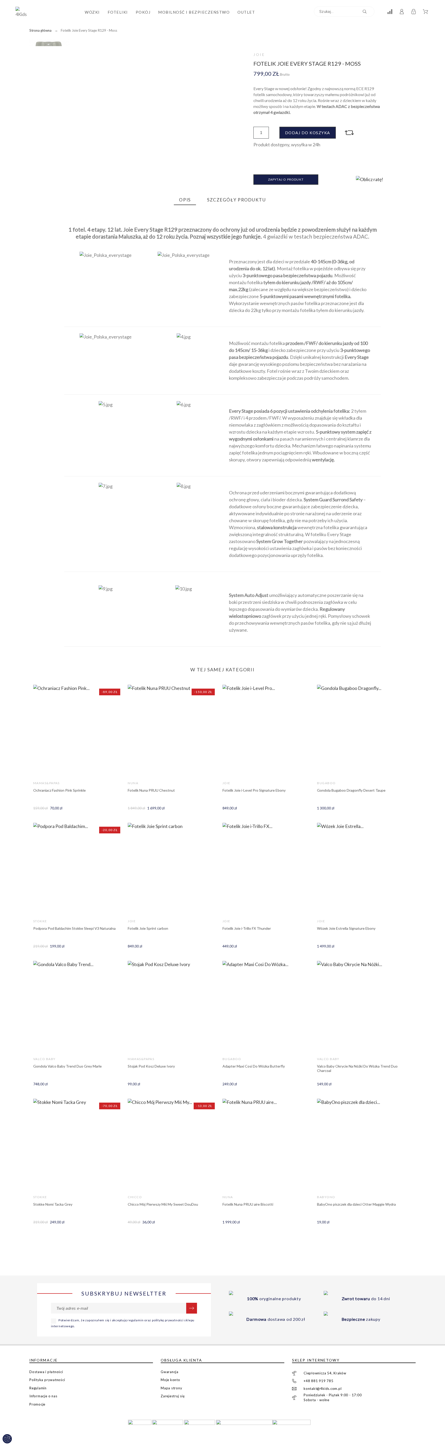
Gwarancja (169, 1372)
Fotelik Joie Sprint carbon (148, 928)
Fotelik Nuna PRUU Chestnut (151, 790)
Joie (259, 54)
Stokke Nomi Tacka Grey (52, 1204)
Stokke (40, 921)
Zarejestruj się (173, 1396)
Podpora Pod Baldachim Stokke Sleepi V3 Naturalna (74, 928)
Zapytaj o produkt (286, 179)
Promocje (37, 1404)
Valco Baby (44, 1059)
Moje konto (170, 1380)
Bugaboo (326, 783)
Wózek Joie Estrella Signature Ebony (346, 928)
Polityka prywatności (47, 1380)
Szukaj (368, 11)
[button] (350, 133)
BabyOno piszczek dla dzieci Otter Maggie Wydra (356, 1204)
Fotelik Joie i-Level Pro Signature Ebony (254, 790)
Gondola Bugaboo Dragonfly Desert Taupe (351, 790)
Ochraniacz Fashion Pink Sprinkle (59, 790)
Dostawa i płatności (46, 1372)
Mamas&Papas (46, 783)
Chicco (135, 1197)
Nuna (133, 783)
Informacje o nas (43, 1396)
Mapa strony (171, 1388)
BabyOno (326, 1197)
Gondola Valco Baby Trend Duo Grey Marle (67, 1066)
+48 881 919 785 (318, 1381)
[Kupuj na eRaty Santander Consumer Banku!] (369, 179)
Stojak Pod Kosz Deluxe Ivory (151, 1066)
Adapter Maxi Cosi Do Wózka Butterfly (253, 1066)
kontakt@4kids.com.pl (323, 1388)
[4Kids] (23, 12)
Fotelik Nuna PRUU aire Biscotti (247, 1204)
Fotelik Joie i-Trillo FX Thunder (246, 928)
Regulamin (38, 1388)
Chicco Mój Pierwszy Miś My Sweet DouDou (163, 1204)
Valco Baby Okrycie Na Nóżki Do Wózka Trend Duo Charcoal (357, 1068)
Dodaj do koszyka (307, 132)
